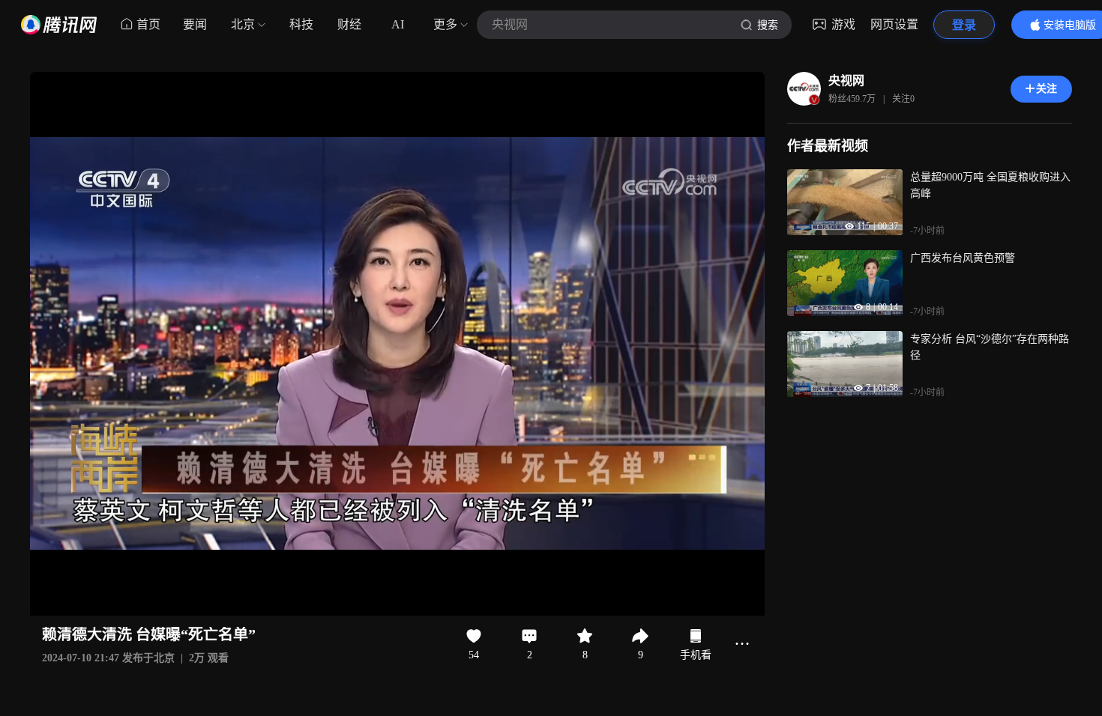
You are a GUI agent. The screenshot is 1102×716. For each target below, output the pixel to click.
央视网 (846, 80)
